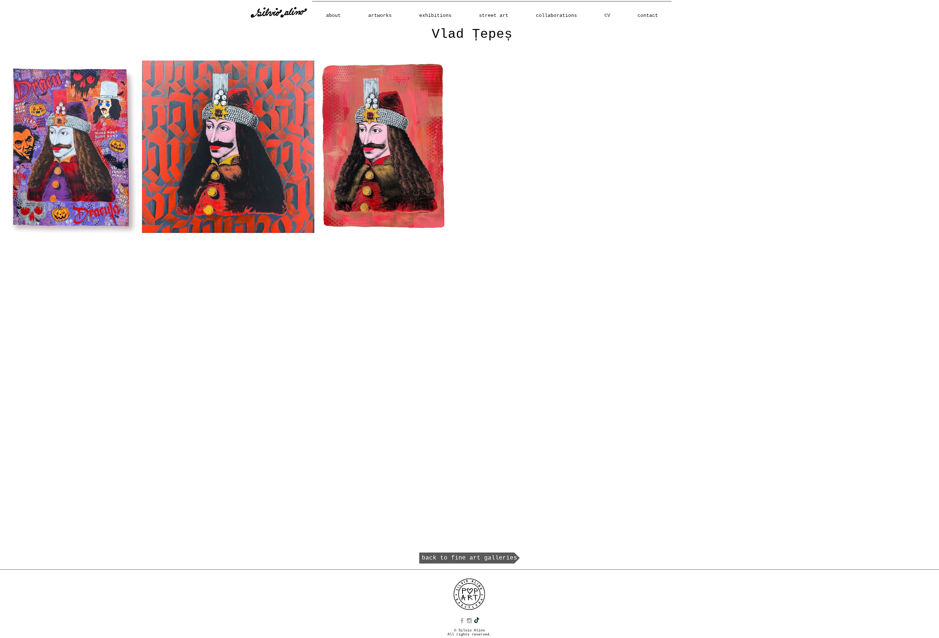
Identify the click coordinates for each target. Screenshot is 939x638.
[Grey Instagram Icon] (469, 620)
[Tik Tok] (476, 620)
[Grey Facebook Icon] (461, 620)
